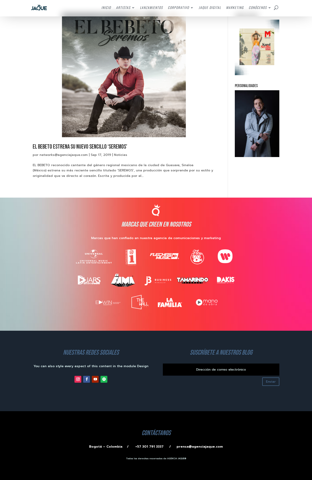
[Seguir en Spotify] (103, 379)
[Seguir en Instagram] (77, 379)
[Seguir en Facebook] (86, 379)
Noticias (120, 154)
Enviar (271, 381)
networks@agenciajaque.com (64, 154)
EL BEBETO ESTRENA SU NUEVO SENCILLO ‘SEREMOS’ (80, 146)
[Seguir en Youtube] (95, 379)
